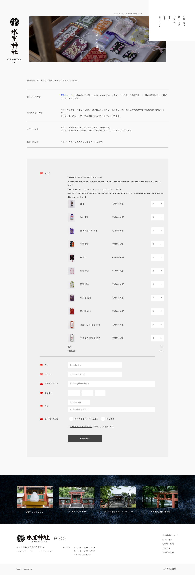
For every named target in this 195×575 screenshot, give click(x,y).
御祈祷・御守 (169, 15)
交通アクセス (179, 20)
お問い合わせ (184, 20)
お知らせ (174, 18)
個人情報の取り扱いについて (81, 427)
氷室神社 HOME (119, 13)
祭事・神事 (165, 15)
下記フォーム (67, 95)
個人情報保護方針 (170, 569)
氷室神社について (160, 20)
